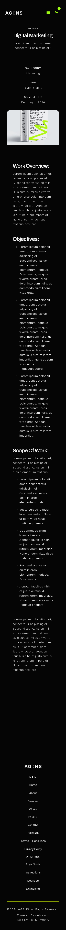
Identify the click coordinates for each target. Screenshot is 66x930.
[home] (13, 12)
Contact (33, 824)
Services (33, 801)
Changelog (33, 888)
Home (33, 785)
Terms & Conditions (33, 841)
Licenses (33, 880)
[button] (48, 12)
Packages (33, 832)
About (33, 793)
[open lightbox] (33, 706)
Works (33, 809)
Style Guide (33, 864)
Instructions (33, 872)
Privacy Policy (33, 849)
